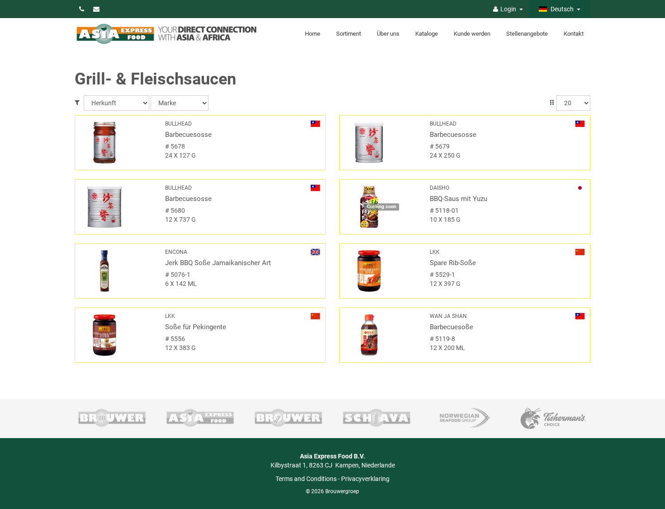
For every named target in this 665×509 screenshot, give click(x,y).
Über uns (388, 33)
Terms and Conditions (306, 478)
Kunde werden (472, 33)
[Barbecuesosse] (117, 142)
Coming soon (381, 207)
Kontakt (574, 33)
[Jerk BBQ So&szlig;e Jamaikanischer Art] (117, 271)
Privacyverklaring (365, 478)
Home (312, 33)
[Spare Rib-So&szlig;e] (381, 271)
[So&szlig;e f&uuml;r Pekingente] (117, 335)
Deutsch (561, 9)
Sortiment (348, 33)
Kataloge (426, 33)
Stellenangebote (527, 33)
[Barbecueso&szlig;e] (381, 335)
